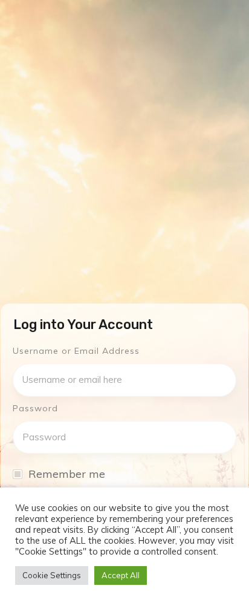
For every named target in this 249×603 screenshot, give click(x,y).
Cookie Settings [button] (51, 575)
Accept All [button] (121, 575)
